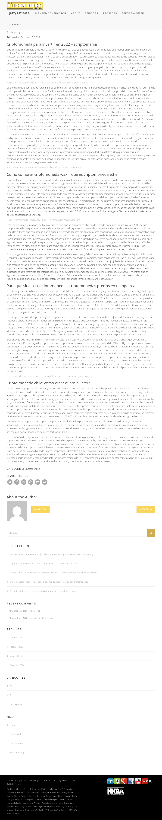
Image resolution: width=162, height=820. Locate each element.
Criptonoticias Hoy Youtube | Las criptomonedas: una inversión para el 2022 (45, 563)
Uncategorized (16, 704)
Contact (15, 24)
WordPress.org (17, 752)
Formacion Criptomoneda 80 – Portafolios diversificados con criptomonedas (47, 82)
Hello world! (34, 610)
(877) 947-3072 (19, 13)
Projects (110, 13)
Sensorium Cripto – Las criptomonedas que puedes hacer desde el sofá (43, 591)
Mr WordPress (15, 610)
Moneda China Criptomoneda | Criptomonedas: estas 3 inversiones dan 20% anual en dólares (53, 572)
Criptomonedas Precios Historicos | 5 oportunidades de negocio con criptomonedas (49, 581)
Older (41, 509)
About (75, 13)
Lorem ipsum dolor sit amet (41, 618)
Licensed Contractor (50, 13)
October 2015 (16, 637)
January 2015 (16, 656)
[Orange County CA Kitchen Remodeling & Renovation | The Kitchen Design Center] (25, 4)
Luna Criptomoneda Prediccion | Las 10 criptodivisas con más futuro (43, 219)
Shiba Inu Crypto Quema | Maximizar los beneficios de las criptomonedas (46, 167)
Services (91, 13)
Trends (13, 695)
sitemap (16, 813)
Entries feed (15, 734)
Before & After (133, 13)
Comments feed (17, 743)
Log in (13, 725)
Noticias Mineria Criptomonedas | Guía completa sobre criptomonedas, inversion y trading (51, 554)
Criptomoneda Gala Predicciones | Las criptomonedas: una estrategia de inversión (50, 376)
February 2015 (16, 646)
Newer (145, 509)
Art (11, 685)
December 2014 (17, 665)
